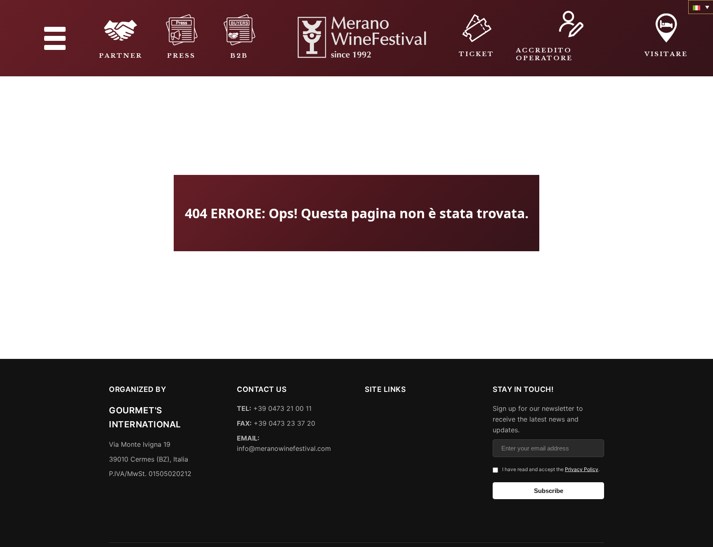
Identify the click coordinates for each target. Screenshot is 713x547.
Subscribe (548, 490)
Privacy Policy (581, 470)
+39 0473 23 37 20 (276, 423)
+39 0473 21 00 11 (274, 409)
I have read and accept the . (551, 470)
